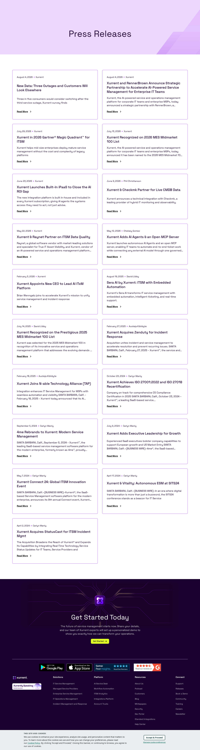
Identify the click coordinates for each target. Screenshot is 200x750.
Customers (140, 693)
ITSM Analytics (100, 693)
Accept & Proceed (154, 737)
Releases (180, 688)
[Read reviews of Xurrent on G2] (147, 667)
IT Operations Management (65, 699)
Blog (137, 699)
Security (139, 709)
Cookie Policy (34, 743)
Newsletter (180, 714)
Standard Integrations (145, 719)
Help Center (140, 724)
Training (179, 704)
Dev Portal (139, 714)
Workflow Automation (104, 688)
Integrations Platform (103, 699)
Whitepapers (140, 704)
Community (181, 699)
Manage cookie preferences (154, 742)
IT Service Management (63, 683)
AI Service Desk (101, 683)
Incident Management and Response (70, 704)
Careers (179, 709)
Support (179, 683)
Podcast (138, 688)
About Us (139, 683)
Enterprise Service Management (67, 693)
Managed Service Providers (65, 688)
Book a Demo (182, 693)
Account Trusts (101, 704)
